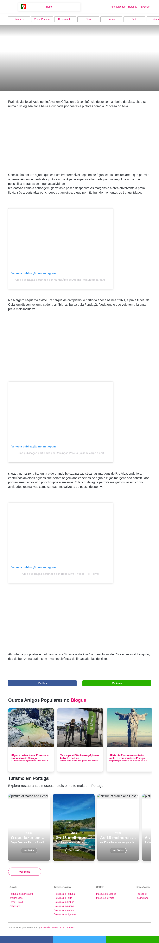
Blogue (78, 700)
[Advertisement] (79, 146)
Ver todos (29, 827)
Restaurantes (65, 19)
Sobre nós (15, 906)
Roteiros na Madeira (64, 910)
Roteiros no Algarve (64, 906)
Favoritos (144, 6)
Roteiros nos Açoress (65, 914)
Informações (16, 898)
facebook (26, 939)
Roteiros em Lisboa (64, 902)
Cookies (70, 927)
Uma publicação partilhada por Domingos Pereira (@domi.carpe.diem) (60, 452)
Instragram (142, 898)
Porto (134, 19)
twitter (79, 939)
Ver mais (24, 871)
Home (49, 6)
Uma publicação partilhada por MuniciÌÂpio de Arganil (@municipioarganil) (60, 279)
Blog (88, 19)
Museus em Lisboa (106, 894)
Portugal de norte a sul (21, 894)
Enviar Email (16, 902)
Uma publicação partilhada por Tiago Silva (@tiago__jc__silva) (60, 573)
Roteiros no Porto (63, 898)
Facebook (142, 894)
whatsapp (132, 939)
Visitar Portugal (42, 19)
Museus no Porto (105, 898)
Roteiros (132, 6)
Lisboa (111, 19)
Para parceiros (117, 6)
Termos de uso (58, 927)
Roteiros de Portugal (64, 894)
